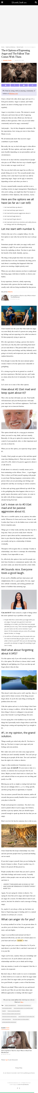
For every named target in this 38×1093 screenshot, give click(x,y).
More (22, 1002)
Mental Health (20, 47)
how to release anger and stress (11, 1014)
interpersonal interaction (9, 1016)
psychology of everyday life (26, 1016)
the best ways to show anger (21, 1019)
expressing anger (7, 1008)
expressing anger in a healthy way (23, 1008)
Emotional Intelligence (30, 47)
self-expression (6, 1019)
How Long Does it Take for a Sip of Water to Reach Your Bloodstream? (23, 296)
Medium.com (13, 93)
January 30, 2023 (19, 60)
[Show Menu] (2, 2)
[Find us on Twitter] (19, 1088)
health (4, 1011)
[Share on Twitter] (14, 85)
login (6, 1060)
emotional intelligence (24, 1005)
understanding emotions (9, 1022)
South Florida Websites (23, 1084)
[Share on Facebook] (5, 85)
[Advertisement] (19, 25)
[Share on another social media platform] (32, 85)
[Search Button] (36, 2)
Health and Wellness (10, 47)
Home (2, 47)
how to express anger (14, 1011)
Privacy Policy (18, 1068)
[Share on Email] (24, 85)
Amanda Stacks (7, 60)
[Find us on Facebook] (17, 1088)
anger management (10, 1005)
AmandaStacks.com (18, 2)
